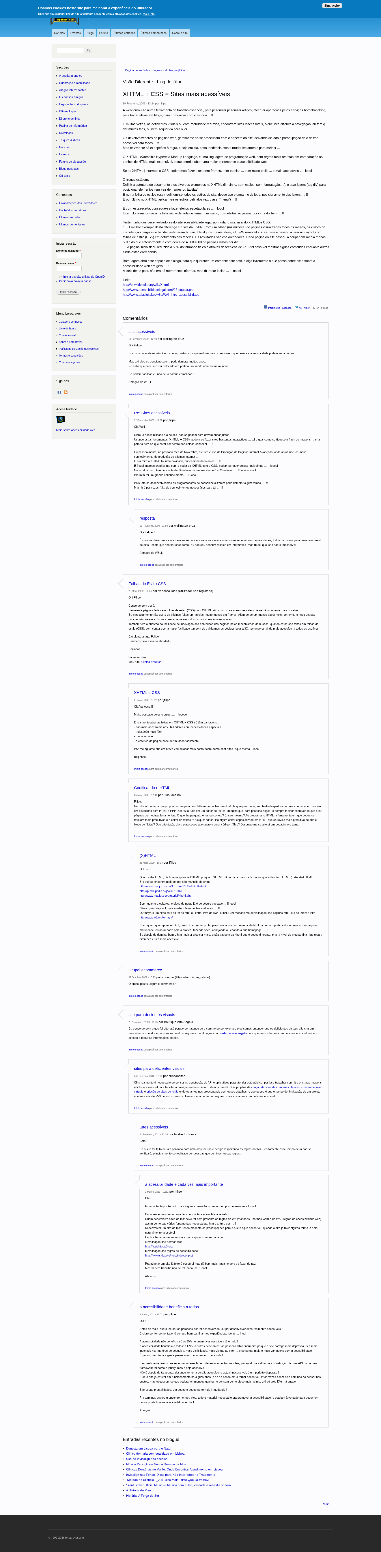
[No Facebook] (59, 391)
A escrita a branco (70, 75)
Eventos (75, 33)
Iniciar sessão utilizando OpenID (84, 276)
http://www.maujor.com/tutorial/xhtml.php (165, 895)
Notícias (59, 33)
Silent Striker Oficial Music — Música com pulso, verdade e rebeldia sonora (178, 1485)
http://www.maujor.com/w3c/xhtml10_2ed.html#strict (173, 886)
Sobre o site (180, 33)
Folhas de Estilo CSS (147, 584)
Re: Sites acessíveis (152, 413)
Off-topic (64, 175)
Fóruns (103, 33)
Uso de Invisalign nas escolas (146, 1459)
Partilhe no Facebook (279, 307)
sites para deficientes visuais (159, 1068)
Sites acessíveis (154, 1127)
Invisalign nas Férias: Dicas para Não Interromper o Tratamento (170, 1474)
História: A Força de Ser (142, 1495)
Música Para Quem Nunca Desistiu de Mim (156, 1464)
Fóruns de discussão (72, 161)
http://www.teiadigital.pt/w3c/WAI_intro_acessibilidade (161, 294)
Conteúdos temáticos (72, 210)
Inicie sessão (136, 394)
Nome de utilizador (68, 250)
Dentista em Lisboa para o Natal (148, 1448)
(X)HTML (148, 855)
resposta (147, 518)
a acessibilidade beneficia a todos (169, 1307)
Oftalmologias (68, 111)
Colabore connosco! (71, 321)
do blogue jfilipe (175, 70)
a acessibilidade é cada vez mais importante (184, 1184)
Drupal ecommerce (145, 970)
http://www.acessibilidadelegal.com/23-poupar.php (158, 290)
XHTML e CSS (147, 692)
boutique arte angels (233, 1033)
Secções (62, 67)
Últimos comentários (153, 33)
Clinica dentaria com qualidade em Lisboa (155, 1453)
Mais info (149, 14)
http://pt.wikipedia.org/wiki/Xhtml (146, 284)
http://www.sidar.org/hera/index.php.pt (169, 1255)
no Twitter (304, 307)
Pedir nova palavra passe (75, 281)
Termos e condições (71, 355)
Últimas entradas (124, 33)
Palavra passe (66, 263)
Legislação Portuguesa (73, 104)
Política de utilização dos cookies (79, 348)
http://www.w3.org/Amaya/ (156, 917)
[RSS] (65, 391)
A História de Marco (139, 1490)
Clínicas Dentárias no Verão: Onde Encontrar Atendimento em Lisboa (174, 1469)
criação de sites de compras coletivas (275, 1087)
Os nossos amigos (71, 97)
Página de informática (73, 125)
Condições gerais (69, 362)
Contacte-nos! (67, 335)
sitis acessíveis (142, 331)
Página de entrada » (138, 70)
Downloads (66, 133)
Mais (326, 1504)
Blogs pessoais (69, 168)
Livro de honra (67, 328)
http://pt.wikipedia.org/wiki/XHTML (161, 891)
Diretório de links (69, 118)
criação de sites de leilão (162, 1091)
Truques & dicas (69, 140)
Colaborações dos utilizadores (78, 203)
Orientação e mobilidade (74, 83)
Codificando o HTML (152, 788)
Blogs (90, 33)
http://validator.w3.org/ (159, 1246)
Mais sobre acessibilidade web (75, 430)
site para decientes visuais (152, 1015)
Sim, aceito (332, 5)
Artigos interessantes (72, 90)
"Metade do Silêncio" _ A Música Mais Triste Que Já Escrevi (167, 1479)
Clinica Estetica (151, 662)
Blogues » (158, 70)
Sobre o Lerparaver (70, 341)
